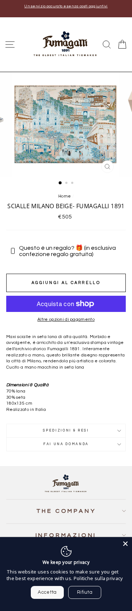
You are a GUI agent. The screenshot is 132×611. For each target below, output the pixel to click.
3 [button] (73, 183)
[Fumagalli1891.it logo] (66, 44)
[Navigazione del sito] (9, 44)
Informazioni (66, 535)
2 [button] (67, 183)
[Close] (125, 543)
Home (64, 196)
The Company (66, 511)
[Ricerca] (106, 44)
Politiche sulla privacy (98, 578)
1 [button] (60, 183)
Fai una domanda (66, 444)
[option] (66, 6)
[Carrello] (122, 44)
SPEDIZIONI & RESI (66, 430)
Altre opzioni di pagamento (66, 319)
